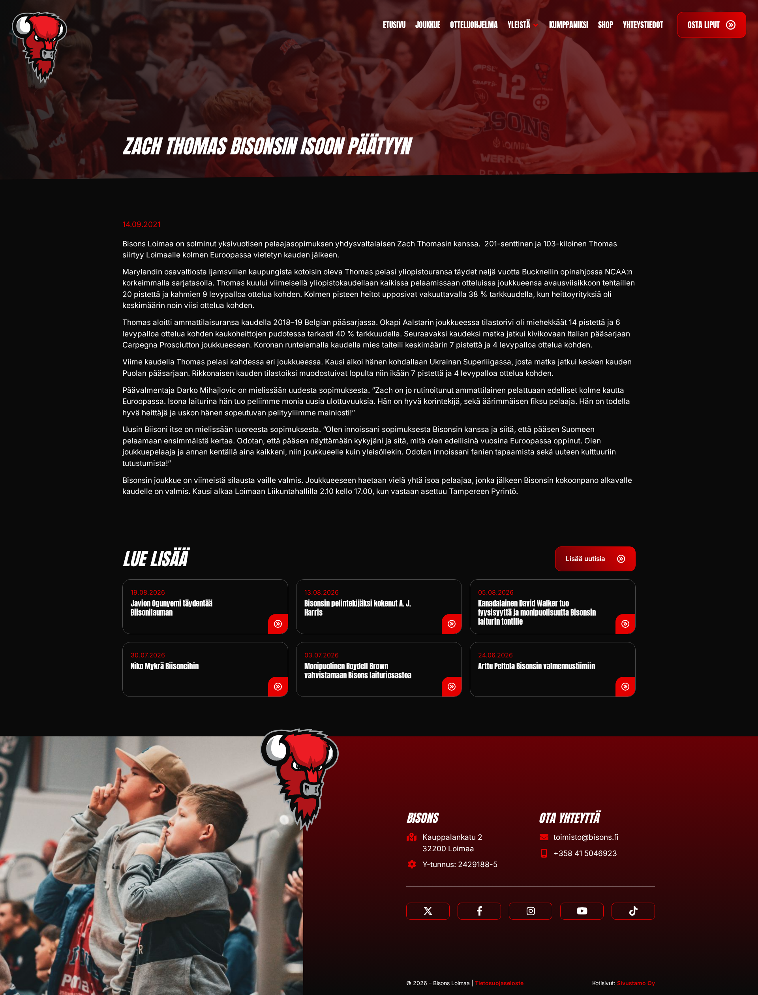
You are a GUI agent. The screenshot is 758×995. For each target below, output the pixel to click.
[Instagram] (530, 911)
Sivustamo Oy (636, 983)
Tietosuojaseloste (499, 983)
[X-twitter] (428, 911)
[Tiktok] (633, 911)
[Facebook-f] (479, 911)
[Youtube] (582, 911)
